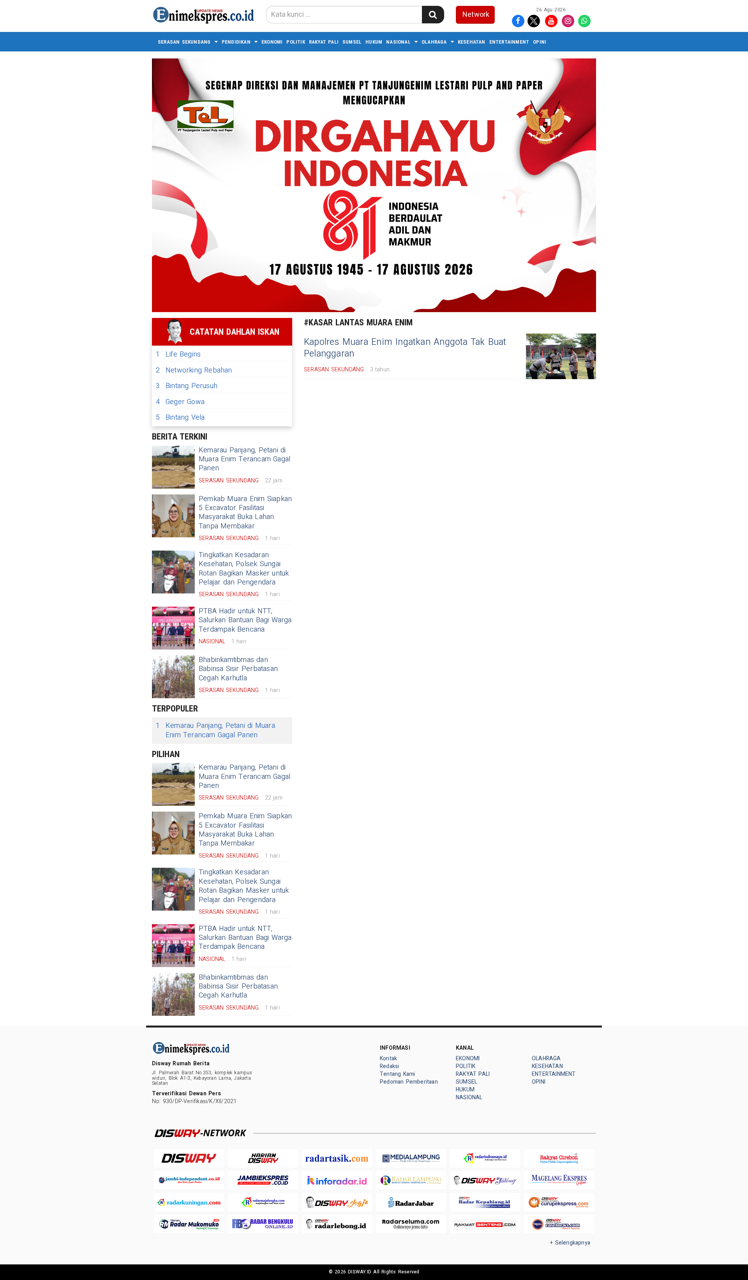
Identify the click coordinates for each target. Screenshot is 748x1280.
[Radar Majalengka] (263, 1202)
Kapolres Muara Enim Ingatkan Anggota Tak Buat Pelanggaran (405, 347)
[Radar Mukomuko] (189, 1224)
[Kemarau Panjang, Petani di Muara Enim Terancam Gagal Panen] (173, 467)
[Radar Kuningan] (189, 1202)
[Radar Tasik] (337, 1158)
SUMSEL (352, 42)
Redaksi (389, 1066)
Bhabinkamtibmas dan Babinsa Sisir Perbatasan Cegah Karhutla (238, 669)
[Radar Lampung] (411, 1180)
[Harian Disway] (263, 1158)
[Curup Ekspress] (559, 1202)
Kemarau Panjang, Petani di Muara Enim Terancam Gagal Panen (244, 459)
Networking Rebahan (194, 370)
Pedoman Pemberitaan (409, 1082)
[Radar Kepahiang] (485, 1202)
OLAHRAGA (434, 42)
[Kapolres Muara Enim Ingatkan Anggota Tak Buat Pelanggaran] (561, 356)
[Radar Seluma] (411, 1224)
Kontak (388, 1058)
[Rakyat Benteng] (485, 1224)
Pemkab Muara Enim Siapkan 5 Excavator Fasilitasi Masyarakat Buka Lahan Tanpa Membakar (245, 512)
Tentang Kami (397, 1074)
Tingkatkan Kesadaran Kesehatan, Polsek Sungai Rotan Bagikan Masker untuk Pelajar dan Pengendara (244, 569)
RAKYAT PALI (324, 42)
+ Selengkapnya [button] (570, 1243)
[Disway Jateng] (485, 1180)
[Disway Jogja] (337, 1202)
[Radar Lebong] (337, 1224)
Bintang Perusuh (186, 385)
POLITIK (295, 42)
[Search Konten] (433, 14)
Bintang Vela (180, 417)
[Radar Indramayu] (485, 1158)
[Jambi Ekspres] (263, 1180)
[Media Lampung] (411, 1158)
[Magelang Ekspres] (559, 1180)
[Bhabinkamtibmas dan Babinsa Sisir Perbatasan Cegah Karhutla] (173, 676)
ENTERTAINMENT (509, 42)
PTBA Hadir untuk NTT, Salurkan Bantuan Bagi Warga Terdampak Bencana (245, 620)
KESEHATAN (471, 42)
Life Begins (178, 354)
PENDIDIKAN (236, 42)
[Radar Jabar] (411, 1202)
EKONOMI (271, 42)
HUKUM (373, 42)
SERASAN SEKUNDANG (184, 42)
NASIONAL (398, 42)
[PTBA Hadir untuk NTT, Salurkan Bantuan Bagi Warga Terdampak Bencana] (173, 628)
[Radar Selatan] (559, 1224)
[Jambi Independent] (189, 1180)
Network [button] (475, 14)
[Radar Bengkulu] (263, 1224)
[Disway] (189, 1158)
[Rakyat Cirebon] (559, 1158)
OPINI (539, 42)
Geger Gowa (180, 401)
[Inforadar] (337, 1180)
